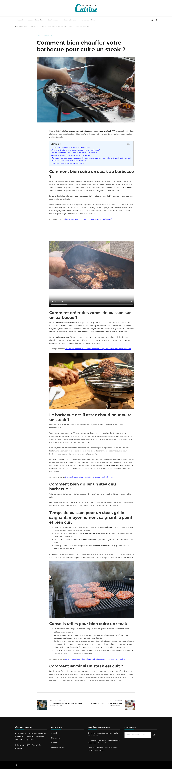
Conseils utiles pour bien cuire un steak (69, 161)
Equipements (53, 20)
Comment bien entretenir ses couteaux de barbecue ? (88, 219)
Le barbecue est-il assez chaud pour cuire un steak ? (74, 153)
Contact (54, 743)
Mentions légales (58, 747)
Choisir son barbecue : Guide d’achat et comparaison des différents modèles (98, 349)
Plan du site (55, 738)
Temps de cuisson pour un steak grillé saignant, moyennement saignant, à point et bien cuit (91, 158)
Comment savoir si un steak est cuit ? (68, 163)
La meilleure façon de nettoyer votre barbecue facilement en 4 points (95, 659)
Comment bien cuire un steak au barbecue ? (71, 147)
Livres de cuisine (88, 20)
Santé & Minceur (70, 20)
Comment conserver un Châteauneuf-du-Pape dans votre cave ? (104, 741)
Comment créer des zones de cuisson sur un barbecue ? (76, 150)
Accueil (20, 20)
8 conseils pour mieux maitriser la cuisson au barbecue (89, 477)
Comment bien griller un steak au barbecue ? (71, 155)
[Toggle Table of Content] (128, 144)
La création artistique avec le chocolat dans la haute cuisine (102, 749)
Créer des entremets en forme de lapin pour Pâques (103, 734)
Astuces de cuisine (35, 20)
